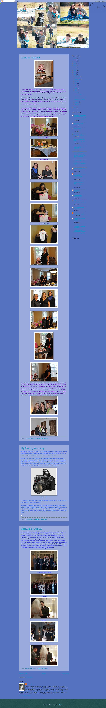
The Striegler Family (79, 213)
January (77, 104)
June (76, 86)
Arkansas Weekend (30, 57)
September (78, 79)
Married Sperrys (31, 684)
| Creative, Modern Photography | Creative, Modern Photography (80, 232)
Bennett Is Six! (77, 124)
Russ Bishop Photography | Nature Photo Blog (79, 226)
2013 (75, 65)
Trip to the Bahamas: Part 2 (80, 170)
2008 (75, 107)
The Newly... (77, 190)
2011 (75, 70)
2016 (75, 58)
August (77, 81)
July (76, 83)
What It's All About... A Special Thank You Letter (79, 177)
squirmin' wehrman (79, 160)
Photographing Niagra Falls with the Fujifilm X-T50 (80, 118)
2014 (75, 63)
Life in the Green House (80, 146)
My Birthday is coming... (33, 448)
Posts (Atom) (29, 677)
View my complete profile (25, 695)
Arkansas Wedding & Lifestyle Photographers (80, 153)
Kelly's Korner (77, 128)
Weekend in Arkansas (31, 528)
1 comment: (44, 519)
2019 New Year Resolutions (80, 141)
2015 (75, 61)
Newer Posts (23, 674)
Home (44, 674)
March (76, 92)
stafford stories (77, 195)
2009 (75, 74)
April (76, 90)
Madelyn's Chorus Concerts (80, 135)
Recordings (76, 208)
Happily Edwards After (79, 168)
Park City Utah (77, 129)
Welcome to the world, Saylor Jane (79, 148)
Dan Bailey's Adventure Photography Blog (80, 116)
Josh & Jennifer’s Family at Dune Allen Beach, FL (80, 156)
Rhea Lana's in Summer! (79, 214)
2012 (75, 68)
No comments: (45, 438)
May (76, 88)
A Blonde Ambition (79, 200)
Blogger (60, 704)
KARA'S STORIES (78, 123)
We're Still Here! (77, 220)
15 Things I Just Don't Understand (78, 185)
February (77, 102)
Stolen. (75, 191)
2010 (75, 72)
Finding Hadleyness (79, 207)
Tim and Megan (78, 134)
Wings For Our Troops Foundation (79, 174)
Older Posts (65, 674)
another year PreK (78, 196)
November (77, 76)
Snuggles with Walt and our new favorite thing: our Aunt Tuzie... (80, 163)
